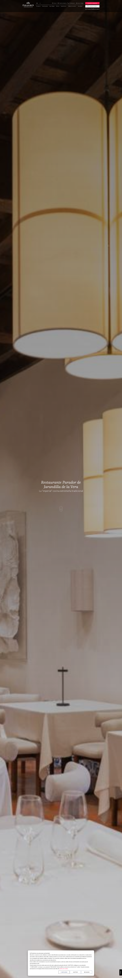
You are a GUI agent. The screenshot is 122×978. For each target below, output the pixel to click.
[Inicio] (28, 3)
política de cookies (64, 968)
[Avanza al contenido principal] (61, 510)
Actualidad (80, 6)
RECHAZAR (86, 972)
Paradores (38, 6)
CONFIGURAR (64, 972)
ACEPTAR (75, 972)
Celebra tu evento (72, 6)
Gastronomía (45, 6)
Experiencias (63, 6)
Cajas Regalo (52, 6)
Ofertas (57, 6)
